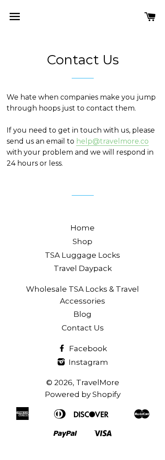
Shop (82, 241)
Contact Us (83, 327)
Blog (82, 314)
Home (82, 227)
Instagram (87, 362)
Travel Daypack (83, 268)
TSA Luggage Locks (82, 255)
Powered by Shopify (83, 394)
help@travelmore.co (112, 141)
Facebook (87, 348)
